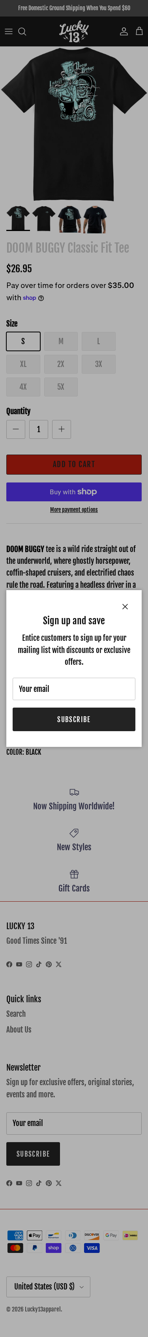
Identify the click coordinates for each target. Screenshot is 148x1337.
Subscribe (73, 719)
